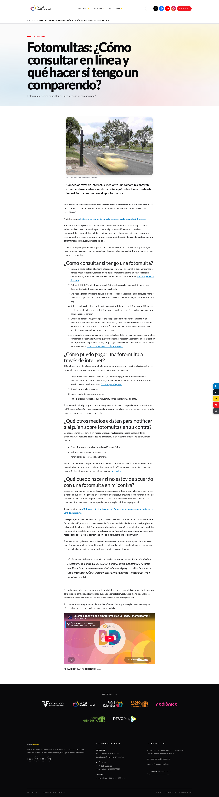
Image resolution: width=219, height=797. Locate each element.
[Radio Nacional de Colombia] (139, 704)
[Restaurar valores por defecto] (216, 411)
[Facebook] (161, 8)
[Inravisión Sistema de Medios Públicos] (53, 704)
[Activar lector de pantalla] (216, 405)
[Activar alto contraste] (216, 386)
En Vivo (185, 8)
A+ (216, 398)
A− (216, 392)
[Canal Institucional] (83, 704)
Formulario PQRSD (157, 772)
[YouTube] (167, 8)
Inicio (30, 20)
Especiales (98, 8)
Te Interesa (82, 8)
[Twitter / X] (155, 8)
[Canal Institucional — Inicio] (40, 8)
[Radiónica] (166, 704)
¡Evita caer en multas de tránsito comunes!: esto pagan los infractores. (113, 219)
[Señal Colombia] (113, 704)
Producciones (114, 8)
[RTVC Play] (124, 718)
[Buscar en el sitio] (147, 8)
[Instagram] (173, 8)
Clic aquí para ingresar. (111, 384)
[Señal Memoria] (94, 718)
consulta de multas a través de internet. (105, 346)
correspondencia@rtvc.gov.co (158, 759)
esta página (116, 471)
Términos (158, 793)
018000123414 (114, 769)
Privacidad (171, 793)
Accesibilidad (185, 793)
